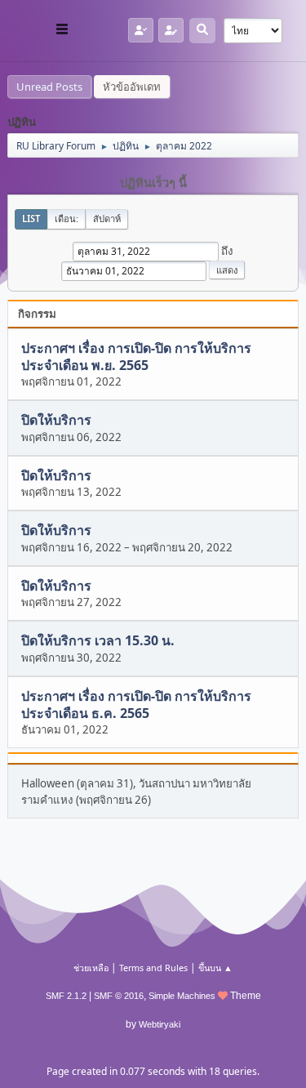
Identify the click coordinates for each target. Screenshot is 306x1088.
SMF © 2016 (119, 996)
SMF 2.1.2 (66, 996)
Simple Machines (182, 996)
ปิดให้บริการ (56, 421)
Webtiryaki (159, 1024)
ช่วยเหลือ (91, 967)
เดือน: (66, 218)
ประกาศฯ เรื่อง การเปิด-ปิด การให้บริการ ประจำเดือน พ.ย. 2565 (136, 356)
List (31, 218)
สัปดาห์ (107, 218)
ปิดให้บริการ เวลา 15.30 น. (98, 641)
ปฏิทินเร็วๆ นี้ (153, 183)
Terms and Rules (153, 967)
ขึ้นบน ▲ (215, 967)
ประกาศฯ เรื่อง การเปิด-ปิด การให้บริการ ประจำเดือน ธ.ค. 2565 (136, 704)
